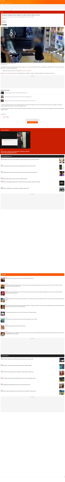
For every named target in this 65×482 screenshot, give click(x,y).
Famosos (6, 290)
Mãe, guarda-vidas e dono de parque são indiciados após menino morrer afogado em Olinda (16, 365)
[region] (32, 480)
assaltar (27, 67)
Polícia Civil (7, 73)
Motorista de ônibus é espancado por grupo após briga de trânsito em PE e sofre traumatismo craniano (18, 378)
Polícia (11, 9)
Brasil (8, 9)
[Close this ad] (64, 477)
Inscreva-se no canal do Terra (26, 70)
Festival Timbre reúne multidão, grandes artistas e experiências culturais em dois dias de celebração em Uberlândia (20, 181)
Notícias (5, 9)
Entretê (6, 324)
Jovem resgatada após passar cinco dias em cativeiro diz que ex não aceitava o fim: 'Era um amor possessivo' (19, 172)
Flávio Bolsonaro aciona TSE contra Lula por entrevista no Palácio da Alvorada (14, 178)
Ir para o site (4, 1)
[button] (1, 1)
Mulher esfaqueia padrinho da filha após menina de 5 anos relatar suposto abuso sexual (15, 384)
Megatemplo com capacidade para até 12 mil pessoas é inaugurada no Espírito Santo (15, 188)
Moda (6, 304)
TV (5, 311)
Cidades (2, 158)
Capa (1, 9)
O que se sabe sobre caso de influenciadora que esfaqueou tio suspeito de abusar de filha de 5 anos (17, 371)
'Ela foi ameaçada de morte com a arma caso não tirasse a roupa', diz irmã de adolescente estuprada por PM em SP (20, 159)
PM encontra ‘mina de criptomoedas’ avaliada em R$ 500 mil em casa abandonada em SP (15, 152)
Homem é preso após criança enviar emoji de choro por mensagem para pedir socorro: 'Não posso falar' (18, 165)
